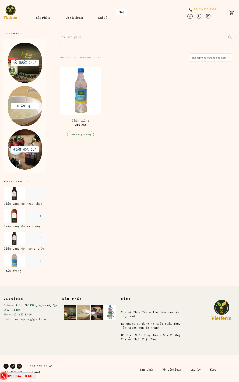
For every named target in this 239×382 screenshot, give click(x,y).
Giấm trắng (12, 271)
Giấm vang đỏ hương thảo (24, 248)
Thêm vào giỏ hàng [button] (80, 134)
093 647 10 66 (22, 314)
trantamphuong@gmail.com (29, 319)
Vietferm (34, 371)
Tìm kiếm (230, 37)
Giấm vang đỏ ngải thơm (23, 203)
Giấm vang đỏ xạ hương (22, 226)
